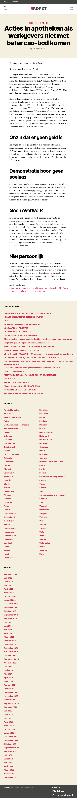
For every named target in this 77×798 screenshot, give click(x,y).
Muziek (42, 428)
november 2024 (11, 652)
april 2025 (8, 633)
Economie (33, 23)
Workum (43, 550)
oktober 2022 (10, 744)
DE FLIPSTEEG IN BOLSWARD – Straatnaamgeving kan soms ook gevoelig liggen (38, 354)
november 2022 (11, 740)
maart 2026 (9, 593)
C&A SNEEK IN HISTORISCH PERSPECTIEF (21, 350)
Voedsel (42, 528)
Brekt (11, 788)
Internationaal (10, 536)
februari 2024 (10, 685)
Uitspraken (44, 510)
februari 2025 (10, 641)
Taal (41, 502)
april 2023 (8, 722)
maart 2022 (9, 770)
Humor (7, 524)
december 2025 (11, 604)
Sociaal (42, 488)
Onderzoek (44, 447)
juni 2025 (8, 626)
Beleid (6, 421)
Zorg (41, 554)
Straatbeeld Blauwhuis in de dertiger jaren (22, 324)
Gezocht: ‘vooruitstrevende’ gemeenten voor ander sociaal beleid (32, 368)
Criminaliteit (9, 447)
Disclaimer (58, 791)
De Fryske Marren (11, 454)
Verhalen (43, 517)
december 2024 (11, 648)
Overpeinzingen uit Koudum (51, 462)
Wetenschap (44, 543)
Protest (42, 480)
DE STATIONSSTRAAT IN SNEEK (17, 332)
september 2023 (11, 703)
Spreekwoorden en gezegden (52, 495)
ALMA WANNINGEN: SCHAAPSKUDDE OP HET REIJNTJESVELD (30, 375)
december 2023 (11, 692)
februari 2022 (10, 774)
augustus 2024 (10, 663)
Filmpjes (7, 495)
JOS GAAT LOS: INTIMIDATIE (16, 328)
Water (42, 532)
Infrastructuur (10, 528)
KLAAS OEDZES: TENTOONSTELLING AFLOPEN (23, 317)
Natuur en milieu (46, 432)
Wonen (42, 547)
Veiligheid (43, 513)
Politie (42, 469)
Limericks (43, 410)
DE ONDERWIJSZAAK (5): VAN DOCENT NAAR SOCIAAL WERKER (31, 358)
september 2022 (11, 748)
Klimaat (7, 550)
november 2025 (11, 607)
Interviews (8, 539)
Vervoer (42, 524)
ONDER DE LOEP (46, 440)
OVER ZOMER (9, 379)
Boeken (7, 432)
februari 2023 (10, 729)
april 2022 (8, 766)
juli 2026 (8, 578)
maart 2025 (9, 637)
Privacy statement (62, 795)
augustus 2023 (10, 707)
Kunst (6, 554)
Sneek (42, 484)
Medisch (43, 421)
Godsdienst (9, 521)
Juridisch (8, 543)
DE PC (6, 321)
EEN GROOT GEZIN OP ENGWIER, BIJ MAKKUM (23, 393)
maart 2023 (9, 726)
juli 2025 (8, 622)
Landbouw (8, 558)
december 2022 (11, 737)
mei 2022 (8, 762)
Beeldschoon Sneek (12, 417)
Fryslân (7, 510)
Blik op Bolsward (11, 428)
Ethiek (6, 484)
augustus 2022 (10, 751)
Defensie (8, 458)
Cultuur (7, 451)
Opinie (42, 451)
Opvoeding (44, 454)
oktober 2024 (10, 655)
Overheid (43, 458)
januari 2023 (10, 733)
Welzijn (42, 539)
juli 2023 (8, 711)
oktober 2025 (10, 611)
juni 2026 (8, 582)
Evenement (9, 491)
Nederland (44, 436)
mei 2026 (8, 585)
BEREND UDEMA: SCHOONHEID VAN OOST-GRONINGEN (27, 313)
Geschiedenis (10, 513)
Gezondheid (9, 517)
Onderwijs (43, 443)
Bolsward (8, 436)
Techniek (43, 506)
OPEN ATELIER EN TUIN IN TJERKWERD (20, 335)
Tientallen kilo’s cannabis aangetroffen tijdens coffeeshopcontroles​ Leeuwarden (38, 339)
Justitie (7, 547)
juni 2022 (8, 759)
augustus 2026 (10, 574)
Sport (41, 491)
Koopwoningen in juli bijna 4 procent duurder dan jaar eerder (29, 343)
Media (42, 417)
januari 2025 (10, 644)
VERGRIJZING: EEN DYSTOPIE (16, 382)
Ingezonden (9, 532)
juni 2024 (8, 670)
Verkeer (42, 521)
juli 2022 (8, 755)
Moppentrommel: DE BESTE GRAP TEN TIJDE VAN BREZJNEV (30, 346)
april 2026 (8, 589)
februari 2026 (10, 596)
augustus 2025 (10, 618)
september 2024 (11, 659)
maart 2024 (9, 681)
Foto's (6, 506)
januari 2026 (10, 600)
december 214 (10, 777)
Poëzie (42, 465)
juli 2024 (8, 666)
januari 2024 (10, 689)
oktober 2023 (10, 700)
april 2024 (8, 678)
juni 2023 (8, 714)
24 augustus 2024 (40, 49)
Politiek (42, 473)
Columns (8, 440)
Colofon (56, 787)
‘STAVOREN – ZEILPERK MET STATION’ (20, 390)
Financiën (44, 23)
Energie (7, 480)
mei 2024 (8, 674)
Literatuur (43, 414)
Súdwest (43, 499)
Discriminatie (10, 473)
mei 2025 (8, 630)
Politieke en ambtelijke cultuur (52, 476)
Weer (41, 536)
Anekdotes (8, 414)
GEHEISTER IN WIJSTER (14, 371)
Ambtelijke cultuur (12, 410)
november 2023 (11, 696)
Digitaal (7, 469)
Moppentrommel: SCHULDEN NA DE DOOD (22, 386)
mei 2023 (8, 718)
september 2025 (11, 615)
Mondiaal (43, 425)
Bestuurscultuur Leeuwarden (16, 425)
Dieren (7, 465)
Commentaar (10, 443)
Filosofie (7, 499)
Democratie (9, 462)
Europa (7, 488)
